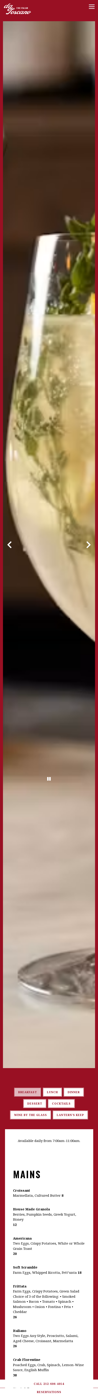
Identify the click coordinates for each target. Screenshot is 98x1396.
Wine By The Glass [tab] (30, 1115)
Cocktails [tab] (61, 1103)
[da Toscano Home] (26, 7)
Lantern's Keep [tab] (70, 1115)
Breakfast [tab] (27, 1092)
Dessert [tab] (34, 1103)
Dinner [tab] (74, 1092)
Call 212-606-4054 (49, 1384)
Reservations (49, 1392)
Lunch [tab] (52, 1092)
